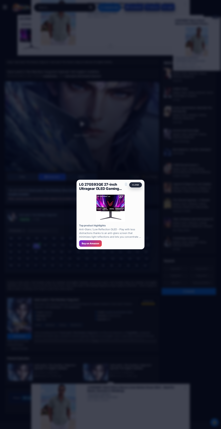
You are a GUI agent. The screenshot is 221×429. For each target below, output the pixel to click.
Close (135, 185)
